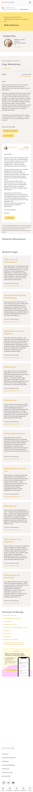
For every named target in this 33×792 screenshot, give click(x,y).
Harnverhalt (7, 636)
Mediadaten (5, 761)
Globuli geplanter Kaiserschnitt (13, 618)
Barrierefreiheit (6, 776)
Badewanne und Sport (10, 624)
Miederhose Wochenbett (11, 639)
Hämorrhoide (8, 621)
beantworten (9, 135)
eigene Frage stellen (11, 131)
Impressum (5, 754)
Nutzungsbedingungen (8, 765)
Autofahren (7, 630)
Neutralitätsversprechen (9, 757)
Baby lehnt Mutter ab (10, 615)
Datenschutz (5, 769)
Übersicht (7, 68)
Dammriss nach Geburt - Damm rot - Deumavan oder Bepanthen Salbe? (14, 643)
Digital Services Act (7, 772)
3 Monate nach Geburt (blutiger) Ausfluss (15, 627)
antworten (11, 218)
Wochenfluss (7, 633)
